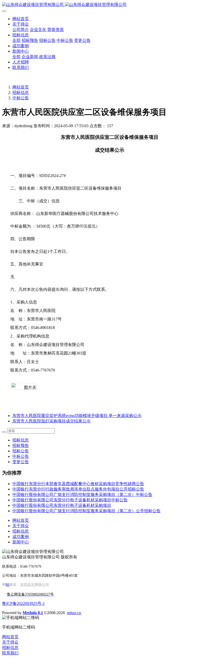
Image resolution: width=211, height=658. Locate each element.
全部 (16, 40)
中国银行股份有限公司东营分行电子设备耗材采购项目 (61, 505)
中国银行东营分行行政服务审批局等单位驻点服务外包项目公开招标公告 (78, 489)
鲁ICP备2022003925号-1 (23, 603)
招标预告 (20, 445)
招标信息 (20, 92)
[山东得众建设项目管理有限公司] (105, 4)
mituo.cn (74, 613)
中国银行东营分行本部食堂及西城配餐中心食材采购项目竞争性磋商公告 (78, 484)
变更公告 (20, 462)
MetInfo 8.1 (33, 613)
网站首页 (20, 19)
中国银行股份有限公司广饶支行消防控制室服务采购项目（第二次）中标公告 (82, 494)
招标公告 (20, 451)
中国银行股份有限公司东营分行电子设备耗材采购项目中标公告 (70, 500)
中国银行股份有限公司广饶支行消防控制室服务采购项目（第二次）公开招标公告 (86, 511)
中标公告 (20, 98)
